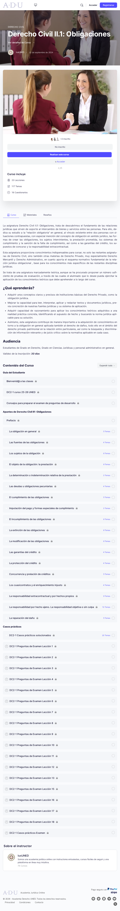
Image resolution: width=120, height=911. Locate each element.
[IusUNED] (11, 857)
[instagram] (98, 898)
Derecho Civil (16, 27)
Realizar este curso (59, 154)
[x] (115, 904)
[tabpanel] (60, 286)
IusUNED (23, 855)
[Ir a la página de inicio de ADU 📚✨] (13, 5)
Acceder (93, 5)
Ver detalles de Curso (19, 42)
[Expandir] (6, 431)
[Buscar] (82, 5)
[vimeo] (109, 898)
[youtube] (114, 898)
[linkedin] (104, 898)
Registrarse (108, 5)
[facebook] (93, 898)
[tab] (11, 215)
